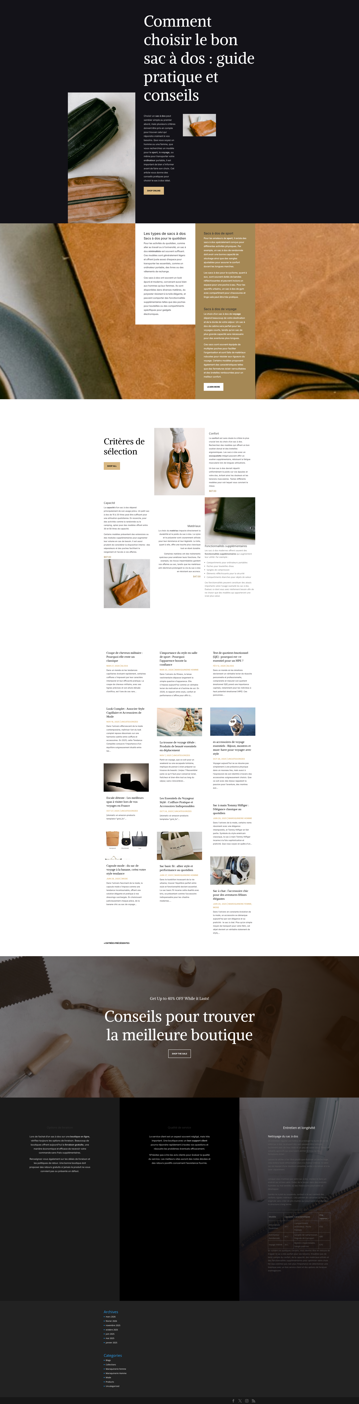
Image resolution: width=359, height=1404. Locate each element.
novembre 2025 (113, 1325)
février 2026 (111, 1321)
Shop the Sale (179, 1053)
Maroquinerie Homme (187, 670)
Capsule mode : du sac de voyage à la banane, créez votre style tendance (126, 869)
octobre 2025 (112, 1329)
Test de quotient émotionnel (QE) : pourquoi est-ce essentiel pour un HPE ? (230, 656)
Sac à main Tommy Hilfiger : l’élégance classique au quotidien (231, 809)
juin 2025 (110, 1334)
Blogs (124, 666)
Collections (111, 1364)
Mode (125, 878)
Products (110, 1381)
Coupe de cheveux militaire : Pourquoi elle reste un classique (124, 656)
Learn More (213, 387)
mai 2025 (110, 1338)
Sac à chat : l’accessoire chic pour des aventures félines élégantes (230, 894)
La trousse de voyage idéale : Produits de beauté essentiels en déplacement (178, 746)
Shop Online (154, 190)
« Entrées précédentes (116, 943)
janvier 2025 (111, 1342)
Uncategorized (129, 721)
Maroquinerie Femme (239, 904)
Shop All (112, 466)
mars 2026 (111, 1316)
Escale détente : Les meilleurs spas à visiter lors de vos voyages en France (125, 801)
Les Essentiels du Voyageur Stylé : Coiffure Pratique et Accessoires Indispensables (177, 802)
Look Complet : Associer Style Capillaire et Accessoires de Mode (125, 712)
